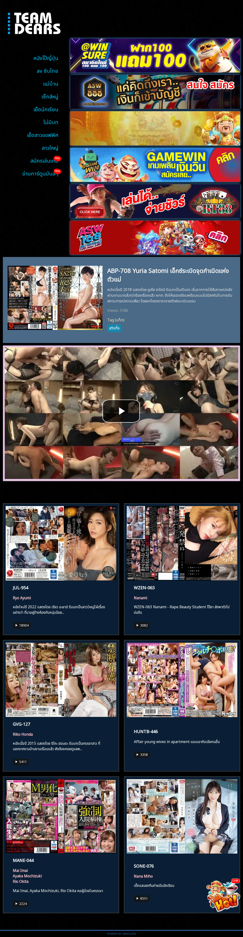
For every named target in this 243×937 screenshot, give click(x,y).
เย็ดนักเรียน (45, 108)
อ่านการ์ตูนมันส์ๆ (40, 172)
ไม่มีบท (50, 121)
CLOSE (235, 880)
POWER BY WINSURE (121, 934)
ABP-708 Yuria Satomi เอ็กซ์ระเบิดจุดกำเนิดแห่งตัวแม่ (168, 274)
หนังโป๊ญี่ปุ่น (45, 57)
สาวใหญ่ (50, 147)
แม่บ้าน (50, 83)
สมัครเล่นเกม (44, 160)
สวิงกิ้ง (114, 327)
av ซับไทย (47, 70)
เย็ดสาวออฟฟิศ (42, 134)
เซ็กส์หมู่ (50, 95)
